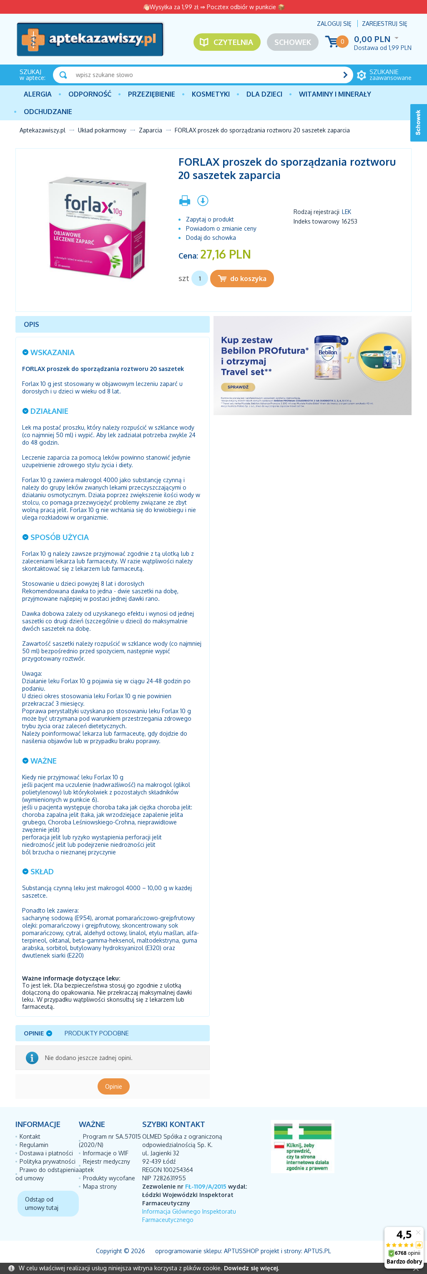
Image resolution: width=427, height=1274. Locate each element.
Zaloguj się (334, 23)
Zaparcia (150, 130)
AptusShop (241, 1250)
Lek (346, 211)
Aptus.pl (317, 1250)
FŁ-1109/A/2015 (205, 1186)
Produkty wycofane (109, 1178)
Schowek (292, 42)
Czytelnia (233, 42)
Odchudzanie (48, 111)
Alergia (38, 94)
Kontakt (30, 1136)
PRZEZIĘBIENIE (151, 94)
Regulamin (34, 1144)
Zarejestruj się (384, 23)
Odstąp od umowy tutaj (41, 1203)
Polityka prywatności (47, 1161)
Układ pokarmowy (102, 130)
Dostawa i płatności (46, 1153)
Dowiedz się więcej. (251, 1268)
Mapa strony (100, 1186)
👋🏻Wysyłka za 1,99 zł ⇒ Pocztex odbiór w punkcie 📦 (214, 6)
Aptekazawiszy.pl (42, 130)
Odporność (89, 94)
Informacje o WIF (105, 1153)
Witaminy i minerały (335, 94)
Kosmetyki (211, 94)
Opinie (113, 1086)
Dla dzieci (264, 94)
